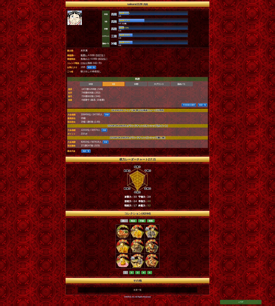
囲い (124, 221)
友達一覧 (137, 290)
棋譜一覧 (91, 67)
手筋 (142, 221)
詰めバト (182, 84)
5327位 (100, 55)
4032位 (102, 59)
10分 (91, 84)
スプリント (159, 84)
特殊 (151, 221)
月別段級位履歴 (189, 105)
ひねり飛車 (86, 63)
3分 (113, 84)
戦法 (133, 221)
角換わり (85, 59)
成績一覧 (85, 151)
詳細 (107, 115)
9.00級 (124, 23)
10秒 (136, 84)
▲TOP (240, 302)
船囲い (84, 55)
